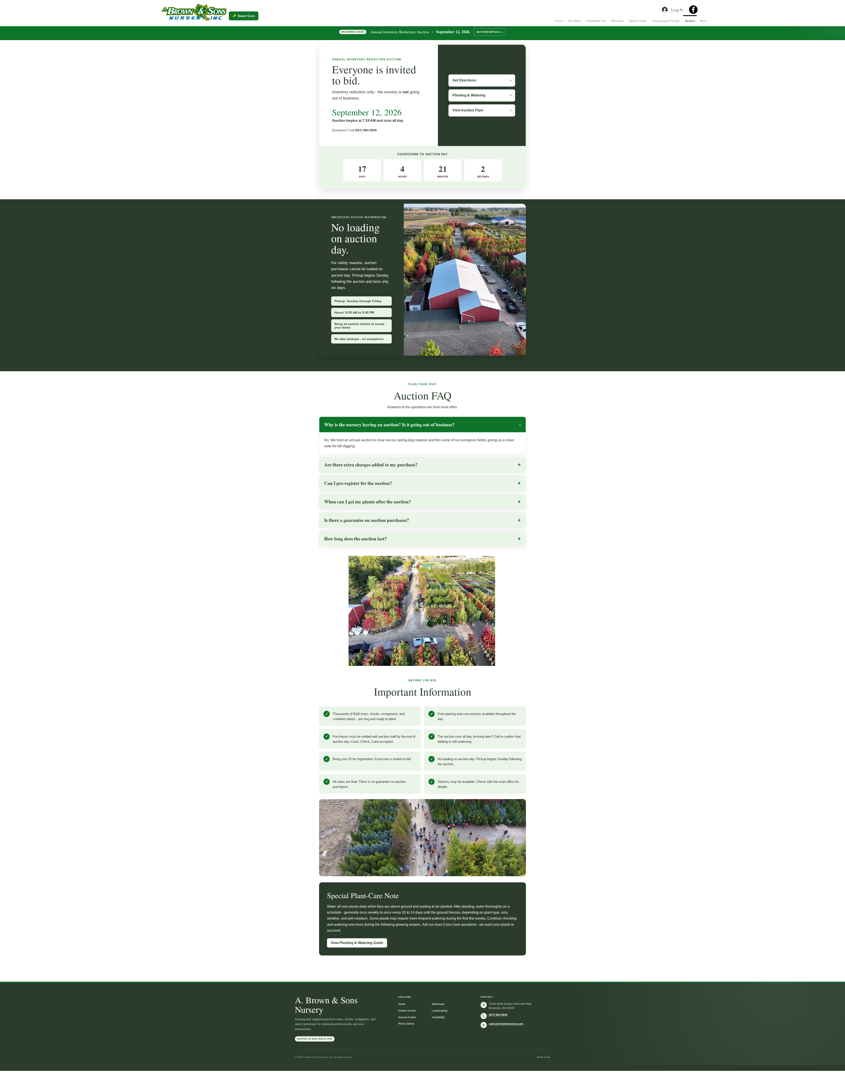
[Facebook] (693, 9)
